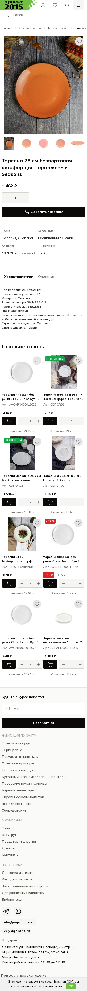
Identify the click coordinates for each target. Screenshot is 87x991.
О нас (6, 828)
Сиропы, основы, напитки (23, 797)
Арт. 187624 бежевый (17, 567)
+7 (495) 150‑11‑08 (16, 931)
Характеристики (18, 276)
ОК (71, 986)
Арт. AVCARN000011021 (19, 404)
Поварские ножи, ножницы (24, 783)
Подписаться (43, 723)
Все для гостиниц (16, 803)
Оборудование (14, 810)
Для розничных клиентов (23, 893)
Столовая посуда (30, 27)
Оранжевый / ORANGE (57, 238)
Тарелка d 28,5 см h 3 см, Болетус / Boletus (62, 478)
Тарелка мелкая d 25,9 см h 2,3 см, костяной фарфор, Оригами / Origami (21, 478)
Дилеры (8, 848)
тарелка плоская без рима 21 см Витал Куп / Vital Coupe (19, 397)
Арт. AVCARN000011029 (60, 567)
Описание (46, 276)
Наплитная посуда (17, 770)
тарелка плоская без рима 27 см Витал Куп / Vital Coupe (19, 640)
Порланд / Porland (17, 238)
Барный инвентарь (18, 790)
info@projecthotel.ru (18, 922)
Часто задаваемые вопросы (25, 886)
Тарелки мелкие (58, 27)
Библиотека (12, 899)
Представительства (19, 841)
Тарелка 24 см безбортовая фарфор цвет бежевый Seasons (19, 559)
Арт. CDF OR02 (12, 486)
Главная (7, 27)
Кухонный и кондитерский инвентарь (34, 777)
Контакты (10, 855)
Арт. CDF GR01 (53, 404)
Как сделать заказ (17, 879)
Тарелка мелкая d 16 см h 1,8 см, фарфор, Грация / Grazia (62, 397)
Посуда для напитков (20, 756)
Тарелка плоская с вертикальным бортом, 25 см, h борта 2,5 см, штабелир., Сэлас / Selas (63, 640)
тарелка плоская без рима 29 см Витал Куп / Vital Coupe (61, 559)
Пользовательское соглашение (23, 975)
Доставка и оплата (17, 872)
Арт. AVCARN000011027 (19, 648)
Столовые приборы (18, 763)
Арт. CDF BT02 (53, 486)
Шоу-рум (9, 940)
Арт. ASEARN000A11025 (60, 648)
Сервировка (12, 750)
